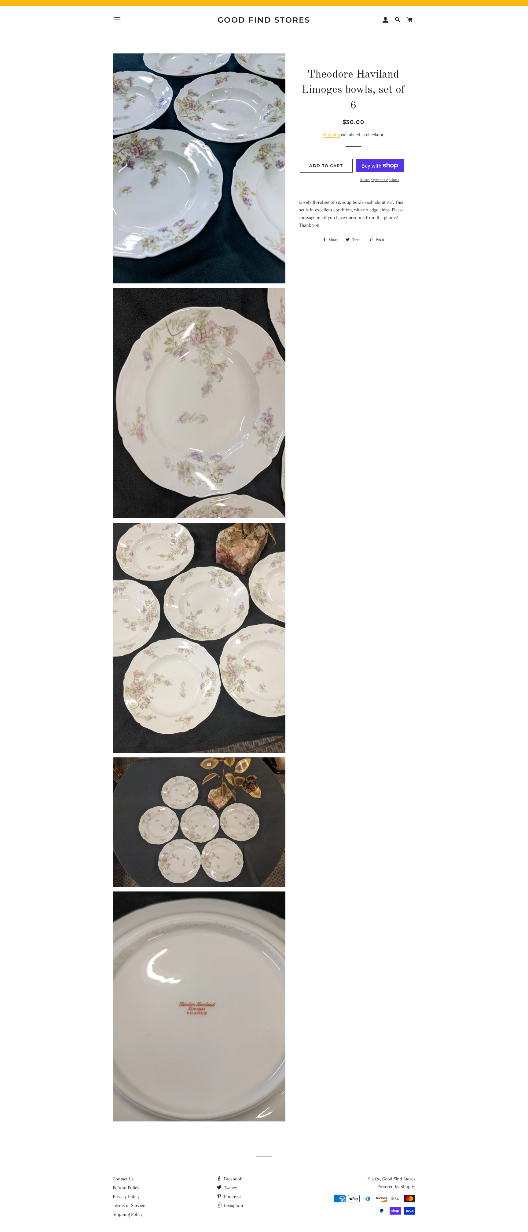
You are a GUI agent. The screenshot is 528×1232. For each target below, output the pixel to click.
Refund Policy (126, 1187)
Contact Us (123, 1179)
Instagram (233, 1205)
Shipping (331, 134)
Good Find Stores (264, 19)
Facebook (232, 1179)
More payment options (379, 179)
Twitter (230, 1187)
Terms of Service (129, 1205)
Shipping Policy (128, 1214)
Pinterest (232, 1196)
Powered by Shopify (396, 1186)
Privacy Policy (126, 1196)
